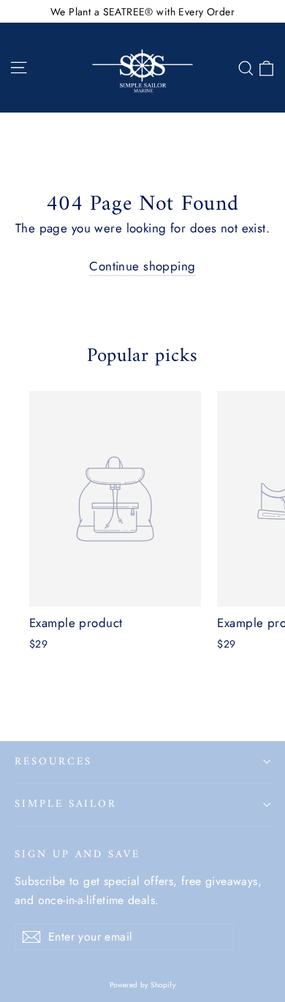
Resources (53, 761)
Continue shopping (142, 266)
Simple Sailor (66, 803)
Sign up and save (77, 853)
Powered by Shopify (143, 984)
